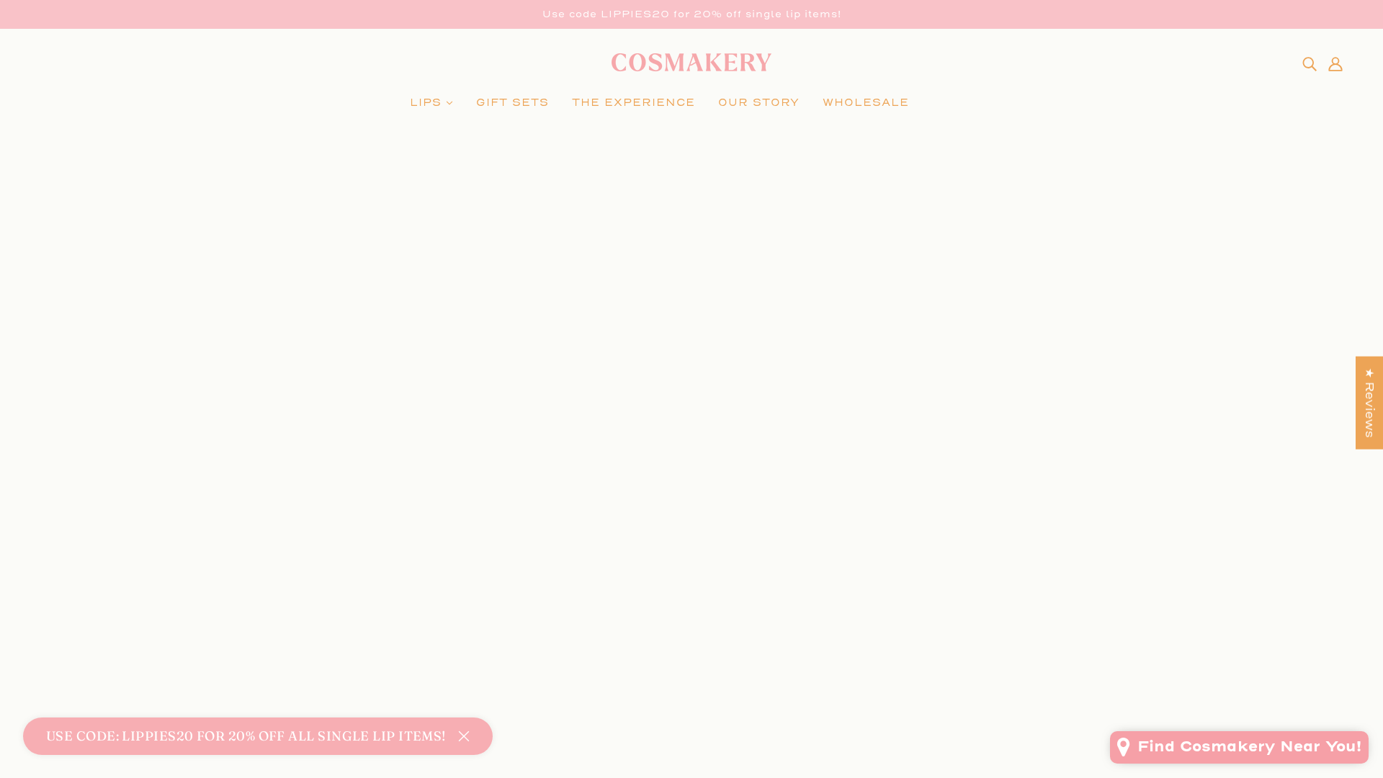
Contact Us (662, 610)
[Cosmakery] (691, 67)
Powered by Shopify (691, 725)
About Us (656, 627)
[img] (1309, 63)
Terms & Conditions (691, 662)
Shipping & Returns (691, 645)
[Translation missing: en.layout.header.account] (1335, 63)
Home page (673, 317)
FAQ (640, 593)
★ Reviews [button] (1369, 403)
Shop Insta (662, 576)
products (690, 334)
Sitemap (654, 679)
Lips (60, 576)
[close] (464, 736)
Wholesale (80, 593)
